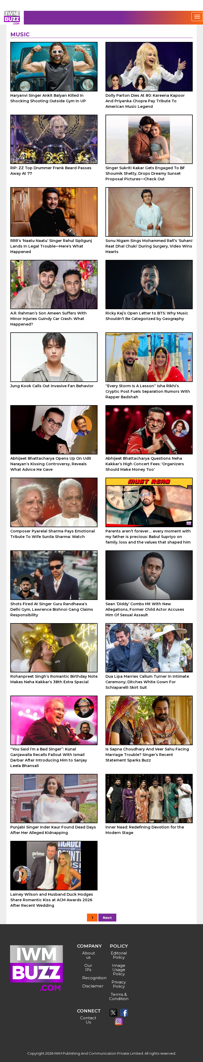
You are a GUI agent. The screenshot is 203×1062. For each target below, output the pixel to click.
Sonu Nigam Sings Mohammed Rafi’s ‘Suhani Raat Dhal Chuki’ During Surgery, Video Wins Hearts (148, 246)
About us (88, 955)
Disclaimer (89, 985)
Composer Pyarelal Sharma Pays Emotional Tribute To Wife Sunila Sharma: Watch (52, 534)
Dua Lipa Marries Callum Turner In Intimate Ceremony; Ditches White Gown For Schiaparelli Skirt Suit (147, 682)
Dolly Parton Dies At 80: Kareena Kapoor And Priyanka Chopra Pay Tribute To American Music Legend (145, 101)
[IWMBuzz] (12, 18)
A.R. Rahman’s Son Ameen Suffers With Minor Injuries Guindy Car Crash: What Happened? (48, 319)
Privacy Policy (119, 984)
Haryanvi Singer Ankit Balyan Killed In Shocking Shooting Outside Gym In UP (48, 98)
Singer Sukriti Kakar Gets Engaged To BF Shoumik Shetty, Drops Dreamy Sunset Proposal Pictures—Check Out (145, 173)
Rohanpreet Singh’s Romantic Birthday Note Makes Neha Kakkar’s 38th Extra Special (54, 679)
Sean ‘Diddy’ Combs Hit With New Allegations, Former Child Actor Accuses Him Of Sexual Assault (144, 609)
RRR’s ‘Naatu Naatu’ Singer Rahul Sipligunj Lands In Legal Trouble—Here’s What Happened (51, 246)
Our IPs (88, 967)
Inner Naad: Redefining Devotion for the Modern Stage (144, 830)
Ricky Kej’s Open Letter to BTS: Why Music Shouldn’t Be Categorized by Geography (146, 316)
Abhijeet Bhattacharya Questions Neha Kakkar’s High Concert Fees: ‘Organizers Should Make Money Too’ (144, 464)
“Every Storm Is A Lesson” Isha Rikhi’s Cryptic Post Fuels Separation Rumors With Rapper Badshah (147, 391)
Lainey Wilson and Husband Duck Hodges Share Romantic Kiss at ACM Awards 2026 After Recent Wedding (51, 900)
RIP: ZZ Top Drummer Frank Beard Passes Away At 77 (50, 171)
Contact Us (88, 1020)
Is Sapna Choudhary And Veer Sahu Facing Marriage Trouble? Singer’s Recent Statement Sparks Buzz (147, 755)
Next (107, 917)
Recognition (89, 977)
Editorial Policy (119, 955)
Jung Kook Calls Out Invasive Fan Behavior (52, 386)
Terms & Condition (118, 996)
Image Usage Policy (118, 969)
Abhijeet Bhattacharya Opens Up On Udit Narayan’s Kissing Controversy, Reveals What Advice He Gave (50, 464)
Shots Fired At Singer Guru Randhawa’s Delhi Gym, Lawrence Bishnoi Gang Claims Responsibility (51, 609)
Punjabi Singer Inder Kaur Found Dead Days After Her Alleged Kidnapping (53, 830)
